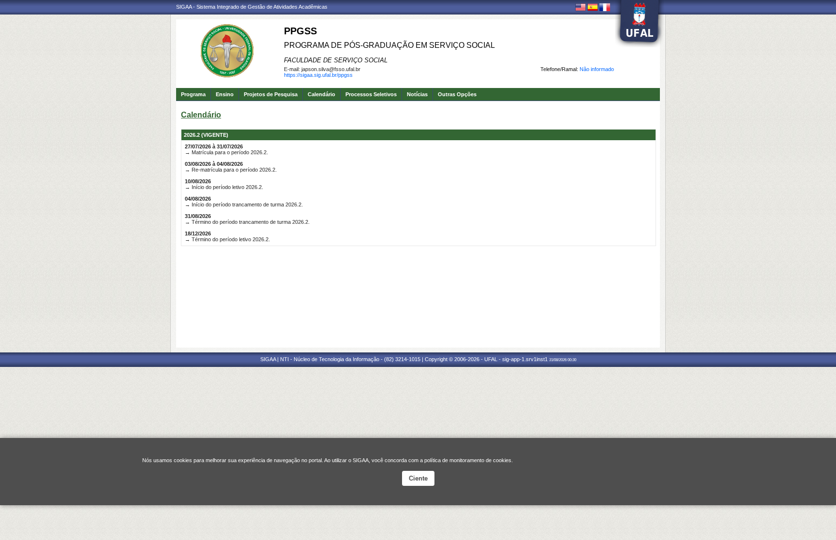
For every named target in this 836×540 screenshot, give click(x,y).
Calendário (321, 94)
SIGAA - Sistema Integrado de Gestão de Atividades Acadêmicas (252, 7)
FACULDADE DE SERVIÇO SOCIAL (336, 60)
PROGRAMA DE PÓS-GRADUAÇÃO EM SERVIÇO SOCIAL (389, 45)
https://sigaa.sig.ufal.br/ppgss (318, 75)
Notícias (417, 94)
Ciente (418, 478)
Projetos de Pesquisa (271, 94)
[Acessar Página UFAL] (639, 23)
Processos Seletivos (371, 94)
